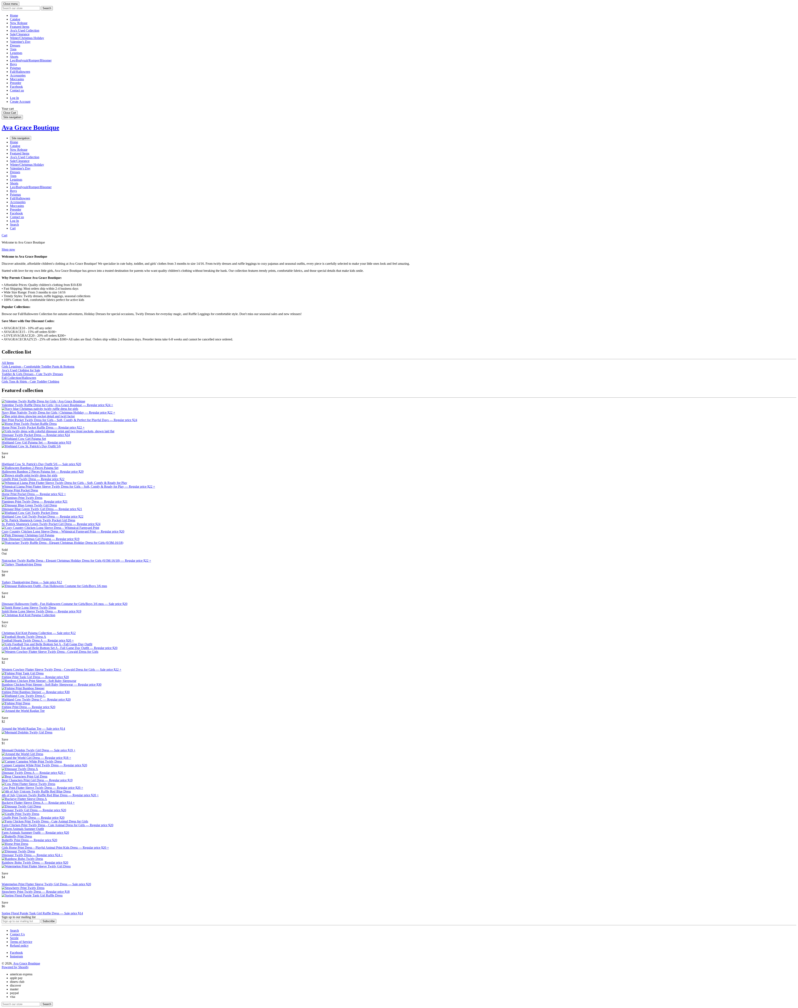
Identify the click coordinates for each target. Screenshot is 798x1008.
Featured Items (19, 26)
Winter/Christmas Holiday (27, 38)
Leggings (16, 53)
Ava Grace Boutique (30, 127)
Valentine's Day (20, 41)
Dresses (15, 45)
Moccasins (17, 79)
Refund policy (19, 945)
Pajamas (15, 68)
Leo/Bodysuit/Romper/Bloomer (31, 60)
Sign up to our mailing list (19, 917)
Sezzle (14, 938)
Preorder (15, 83)
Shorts (14, 56)
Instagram (16, 956)
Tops (13, 49)
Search (14, 930)
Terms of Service (21, 942)
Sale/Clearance (20, 34)
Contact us (17, 90)
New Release (18, 23)
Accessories (18, 75)
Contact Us (17, 934)
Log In (14, 98)
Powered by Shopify (15, 967)
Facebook (16, 86)
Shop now (8, 249)
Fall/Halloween (20, 71)
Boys (13, 64)
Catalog (15, 19)
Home (14, 15)
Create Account (20, 101)
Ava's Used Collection (24, 30)
